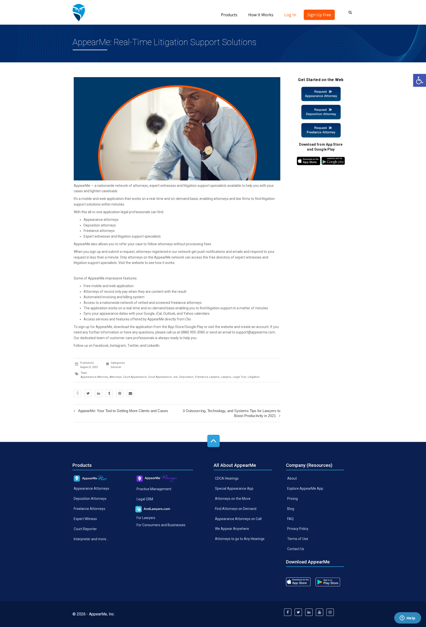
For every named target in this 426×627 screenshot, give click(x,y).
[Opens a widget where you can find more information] (407, 618)
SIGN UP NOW (213, 334)
